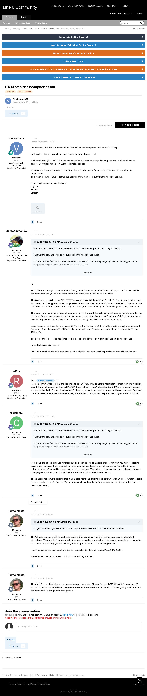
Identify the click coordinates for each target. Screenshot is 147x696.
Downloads (95, 5)
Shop (126, 5)
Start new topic (104, 125)
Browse (9, 17)
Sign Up (139, 13)
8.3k (17, 435)
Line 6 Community (20, 7)
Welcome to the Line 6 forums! (73, 37)
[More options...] (36, 138)
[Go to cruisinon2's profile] (16, 422)
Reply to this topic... (29, 626)
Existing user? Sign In (120, 13)
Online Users (41, 23)
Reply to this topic (130, 125)
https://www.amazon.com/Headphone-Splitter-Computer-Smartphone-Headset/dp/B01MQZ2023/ (76, 550)
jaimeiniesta (16, 510)
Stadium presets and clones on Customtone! (73, 77)
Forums (6, 23)
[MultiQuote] (32, 222)
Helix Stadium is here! (73, 61)
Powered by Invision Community (73, 692)
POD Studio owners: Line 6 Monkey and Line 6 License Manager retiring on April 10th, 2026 (73, 69)
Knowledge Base (22, 23)
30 (17, 160)
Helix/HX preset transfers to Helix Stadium (73, 53)
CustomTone (76, 5)
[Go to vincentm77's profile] (8, 101)
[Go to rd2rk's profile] (16, 381)
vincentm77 (22, 99)
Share (11, 107)
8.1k (17, 393)
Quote (39, 222)
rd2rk (16, 371)
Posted (42, 142)
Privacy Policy (29, 684)
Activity (24, 17)
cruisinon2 (16, 412)
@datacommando (45, 381)
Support (113, 5)
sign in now (67, 615)
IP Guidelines (44, 684)
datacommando (16, 230)
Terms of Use (15, 684)
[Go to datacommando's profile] (16, 240)
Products (57, 5)
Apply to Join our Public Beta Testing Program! (73, 45)
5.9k (17, 253)
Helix (35, 102)
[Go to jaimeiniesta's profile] (16, 520)
